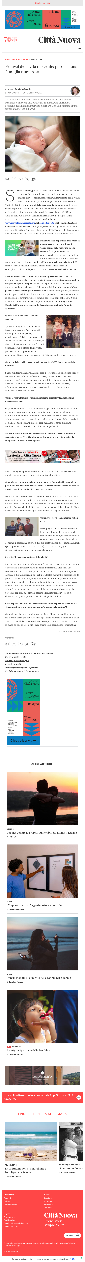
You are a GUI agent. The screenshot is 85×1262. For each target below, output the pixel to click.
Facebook (48, 1198)
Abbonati (70, 1235)
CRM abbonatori (10, 1204)
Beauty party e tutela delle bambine (28, 1050)
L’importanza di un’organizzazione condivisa (34, 905)
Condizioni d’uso (10, 1226)
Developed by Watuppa (12, 1246)
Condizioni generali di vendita (16, 1223)
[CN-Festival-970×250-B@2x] (42, 19)
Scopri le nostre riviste (15, 657)
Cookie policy (9, 1220)
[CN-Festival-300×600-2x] (23, 711)
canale (46, 223)
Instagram (48, 1204)
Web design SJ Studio (67, 1243)
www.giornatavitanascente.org (20, 223)
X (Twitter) (48, 1201)
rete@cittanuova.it (30, 671)
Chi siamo (8, 1201)
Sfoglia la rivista (42, 3)
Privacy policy (9, 1217)
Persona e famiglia (17, 59)
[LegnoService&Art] (42, 1075)
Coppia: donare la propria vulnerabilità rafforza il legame (42, 832)
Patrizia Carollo (23, 89)
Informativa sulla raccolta (21, 1259)
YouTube (47, 1207)
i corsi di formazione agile (17, 661)
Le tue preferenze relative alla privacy (52, 1259)
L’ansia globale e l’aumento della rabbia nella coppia (39, 978)
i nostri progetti (14, 664)
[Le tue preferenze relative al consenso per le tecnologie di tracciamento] (81, 1258)
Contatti (7, 1198)
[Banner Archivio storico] (42, 456)
